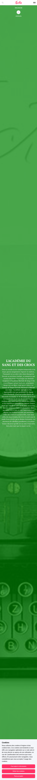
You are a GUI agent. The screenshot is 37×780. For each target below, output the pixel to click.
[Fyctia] (18, 2)
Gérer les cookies (18, 771)
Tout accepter (18, 776)
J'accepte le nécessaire (18, 766)
